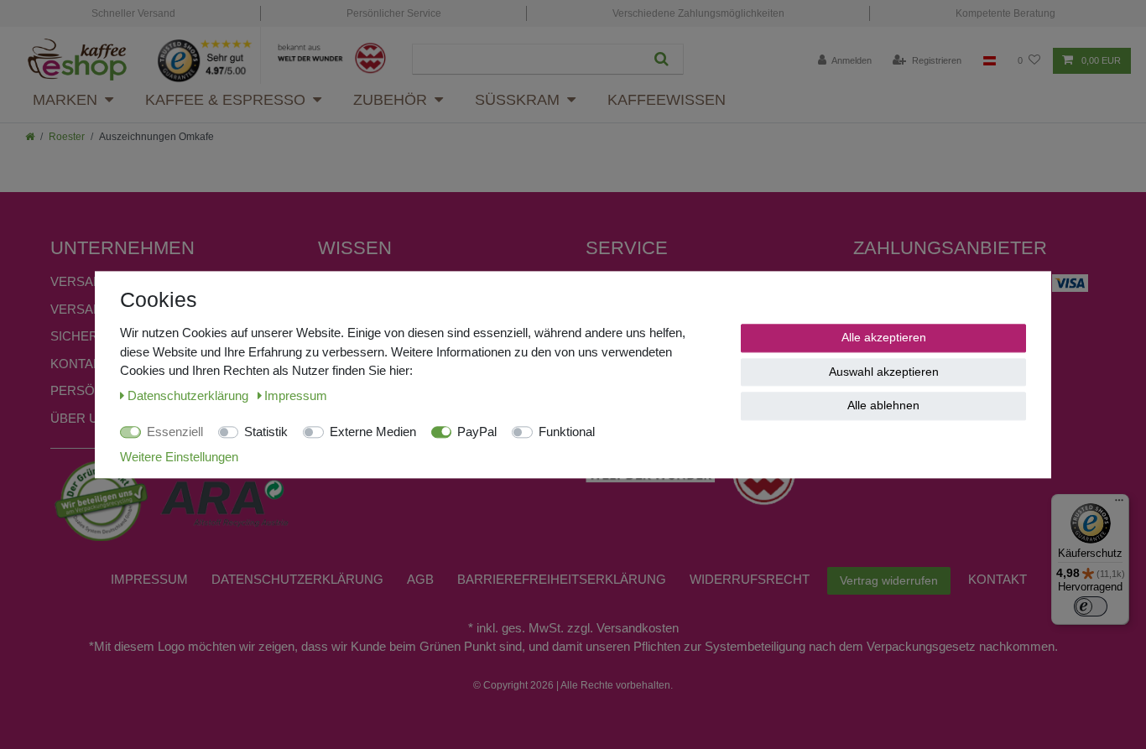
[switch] (1090, 606)
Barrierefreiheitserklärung (561, 579)
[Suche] (661, 59)
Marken (65, 99)
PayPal (477, 431)
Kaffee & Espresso (225, 99)
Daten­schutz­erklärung (297, 579)
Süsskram (517, 99)
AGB (420, 579)
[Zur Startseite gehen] (29, 137)
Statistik (266, 431)
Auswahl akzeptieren (884, 370)
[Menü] (1119, 504)
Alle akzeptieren (883, 337)
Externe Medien (373, 431)
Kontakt (79, 363)
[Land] (989, 61)
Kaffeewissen (666, 99)
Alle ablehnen (883, 405)
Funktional (567, 431)
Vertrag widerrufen (889, 580)
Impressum (149, 579)
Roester (67, 137)
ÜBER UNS (83, 418)
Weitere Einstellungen (179, 456)
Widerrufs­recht (750, 579)
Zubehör (390, 99)
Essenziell (175, 431)
